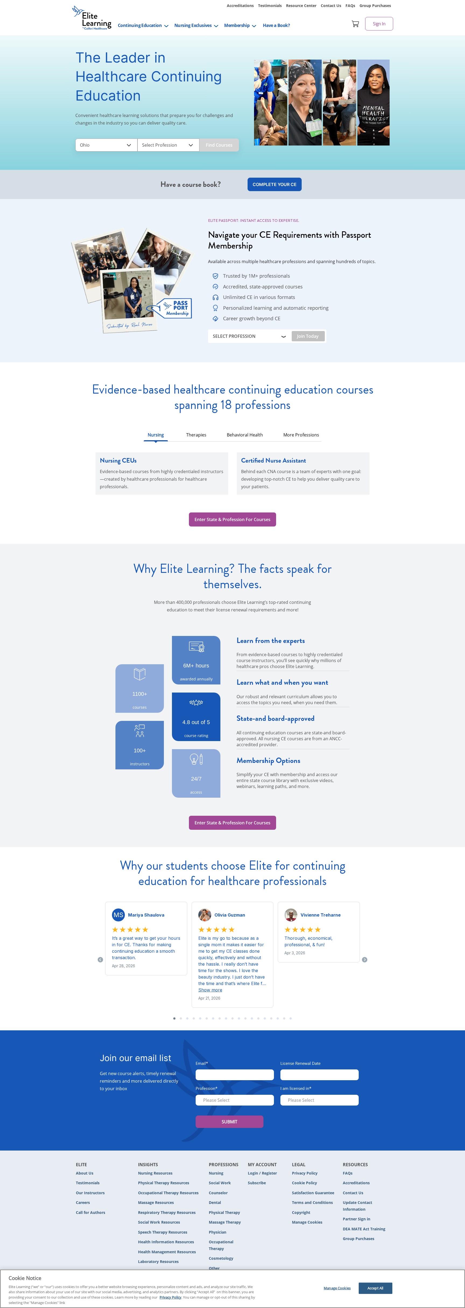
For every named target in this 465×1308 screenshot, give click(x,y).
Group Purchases (375, 5)
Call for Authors (90, 1212)
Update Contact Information (357, 1206)
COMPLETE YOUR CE (275, 184)
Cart (355, 23)
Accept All (375, 1288)
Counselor (218, 1192)
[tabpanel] (232, 476)
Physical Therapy (224, 1212)
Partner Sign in (356, 1218)
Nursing (216, 1173)
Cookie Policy (304, 1182)
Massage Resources (156, 1202)
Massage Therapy (225, 1222)
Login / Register (262, 1173)
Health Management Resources (167, 1251)
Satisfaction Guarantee (313, 1192)
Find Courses (219, 145)
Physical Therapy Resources (163, 1182)
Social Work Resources (159, 1222)
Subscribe (257, 1182)
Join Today (308, 336)
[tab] (156, 436)
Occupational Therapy (221, 1245)
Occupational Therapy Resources (168, 1192)
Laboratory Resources (158, 1261)
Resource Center (301, 5)
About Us (84, 1173)
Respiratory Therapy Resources (167, 1212)
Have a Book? (276, 25)
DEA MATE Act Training (364, 1228)
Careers (83, 1202)
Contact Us (331, 5)
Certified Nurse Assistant (273, 460)
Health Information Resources (166, 1241)
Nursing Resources (155, 1173)
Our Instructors (90, 1192)
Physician (217, 1232)
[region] (232, 1288)
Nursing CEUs (118, 460)
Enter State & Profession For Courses (232, 519)
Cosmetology (221, 1258)
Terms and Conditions (312, 1202)
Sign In (379, 24)
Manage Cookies (307, 1222)
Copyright (301, 1212)
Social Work (220, 1182)
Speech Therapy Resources (162, 1232)
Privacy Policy (305, 1173)
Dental (215, 1202)
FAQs (350, 5)
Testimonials (270, 5)
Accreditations (240, 5)
